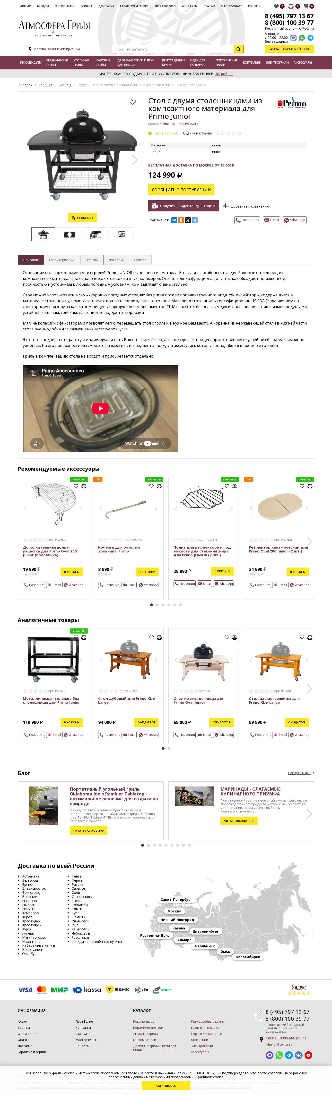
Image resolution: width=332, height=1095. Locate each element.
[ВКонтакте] (174, 220)
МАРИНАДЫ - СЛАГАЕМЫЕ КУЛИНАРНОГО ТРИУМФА (250, 791)
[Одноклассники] (181, 220)
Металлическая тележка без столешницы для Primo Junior (51, 700)
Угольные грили (81, 62)
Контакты (190, 6)
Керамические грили (57, 62)
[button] (135, 160)
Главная (45, 85)
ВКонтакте (299, 1055)
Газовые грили (103, 62)
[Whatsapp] (302, 38)
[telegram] (310, 38)
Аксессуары (303, 62)
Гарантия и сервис (134, 6)
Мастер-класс (231, 6)
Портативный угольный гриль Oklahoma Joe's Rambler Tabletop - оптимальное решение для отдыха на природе (114, 796)
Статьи (209, 6)
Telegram (289, 1055)
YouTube (308, 1055)
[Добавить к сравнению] (84, 486)
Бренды (43, 6)
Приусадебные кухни (173, 62)
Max (269, 1055)
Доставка (106, 6)
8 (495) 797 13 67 (289, 16)
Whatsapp (279, 1055)
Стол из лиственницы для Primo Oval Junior (199, 700)
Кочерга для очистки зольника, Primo (119, 549)
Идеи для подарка (197, 62)
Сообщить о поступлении (181, 189)
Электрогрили (277, 62)
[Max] (293, 38)
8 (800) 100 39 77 (289, 22)
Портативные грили (226, 62)
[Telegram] (195, 220)
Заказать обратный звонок (290, 49)
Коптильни (252, 62)
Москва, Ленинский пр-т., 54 (56, 49)
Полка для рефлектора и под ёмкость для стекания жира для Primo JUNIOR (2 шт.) (202, 551)
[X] (188, 220)
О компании (65, 6)
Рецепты (254, 6)
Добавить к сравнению (250, 206)
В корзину (71, 572)
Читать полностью (88, 830)
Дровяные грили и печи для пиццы (136, 62)
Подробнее (224, 73)
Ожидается (146, 722)
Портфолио (165, 6)
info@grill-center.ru (279, 1045)
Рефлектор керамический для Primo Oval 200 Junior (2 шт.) (278, 549)
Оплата (86, 6)
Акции (25, 6)
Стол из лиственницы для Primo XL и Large (274, 700)
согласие (275, 1073)
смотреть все (299, 773)
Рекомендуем (31, 62)
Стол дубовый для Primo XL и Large (126, 700)
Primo (82, 85)
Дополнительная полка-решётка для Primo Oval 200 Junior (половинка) (50, 551)
